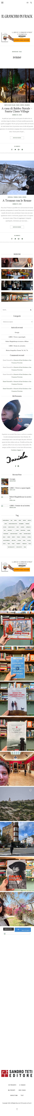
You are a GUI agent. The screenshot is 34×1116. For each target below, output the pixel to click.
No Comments (17, 146)
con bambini (21, 523)
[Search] (30, 310)
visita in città (19, 547)
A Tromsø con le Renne (17, 200)
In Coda (17, 530)
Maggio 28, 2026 (13, 507)
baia (11, 520)
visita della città (11, 547)
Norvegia (10, 197)
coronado (27, 523)
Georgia (17, 332)
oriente (13, 537)
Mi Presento (12, 1085)
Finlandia (27, 105)
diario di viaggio (11, 527)
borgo (15, 520)
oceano (8, 537)
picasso (18, 537)
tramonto (18, 543)
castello (29, 520)
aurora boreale (6, 520)
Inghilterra (23, 530)
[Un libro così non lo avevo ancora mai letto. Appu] (17, 628)
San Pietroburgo (6, 540)
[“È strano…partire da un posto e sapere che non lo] (17, 699)
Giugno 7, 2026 (12, 500)
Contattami (14, 1095)
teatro (4, 543)
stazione (19, 540)
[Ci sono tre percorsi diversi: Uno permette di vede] (17, 593)
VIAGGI (17, 105)
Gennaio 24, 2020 (17, 115)
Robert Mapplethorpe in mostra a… (20, 497)
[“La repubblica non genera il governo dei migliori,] (17, 734)
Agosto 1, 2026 (12, 489)
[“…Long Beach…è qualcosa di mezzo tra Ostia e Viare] (17, 874)
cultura (4, 527)
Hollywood (10, 530)
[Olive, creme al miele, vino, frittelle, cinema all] (17, 664)
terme (8, 543)
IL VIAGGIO (22, 1085)
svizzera (29, 540)
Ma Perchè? (11, 1090)
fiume (18, 527)
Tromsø (15, 197)
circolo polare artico (13, 523)
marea (20, 533)
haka (5, 530)
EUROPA (22, 105)
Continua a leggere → (17, 450)
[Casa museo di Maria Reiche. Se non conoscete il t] (17, 909)
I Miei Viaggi (22, 1090)
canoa (20, 520)
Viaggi (30, 543)
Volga (25, 547)
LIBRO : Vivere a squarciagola (17, 337)
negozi (4, 537)
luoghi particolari (13, 533)
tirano (13, 543)
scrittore (14, 540)
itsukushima (5, 533)
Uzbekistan (24, 543)
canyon (24, 520)
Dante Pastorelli (7, 381)
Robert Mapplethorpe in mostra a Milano (17, 341)
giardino (22, 527)
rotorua (29, 537)
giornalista (28, 527)
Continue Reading (17, 137)
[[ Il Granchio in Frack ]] (17, 16)
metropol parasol (27, 533)
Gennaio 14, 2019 (17, 204)
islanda (28, 530)
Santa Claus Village (9, 105)
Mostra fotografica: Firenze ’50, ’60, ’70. (17, 350)
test (22, 1095)
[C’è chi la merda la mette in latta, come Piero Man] (17, 804)
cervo (6, 523)
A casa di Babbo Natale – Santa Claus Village (17, 110)
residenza (24, 537)
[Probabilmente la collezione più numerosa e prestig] (17, 769)
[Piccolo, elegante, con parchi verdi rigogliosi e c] (17, 839)
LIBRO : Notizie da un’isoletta (17, 346)
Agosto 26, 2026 (13, 481)
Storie (24, 540)
